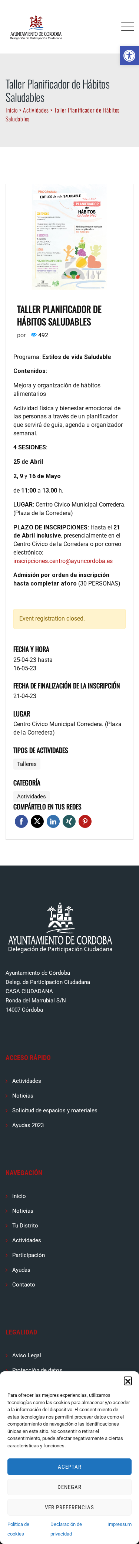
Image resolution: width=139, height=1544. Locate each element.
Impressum (119, 1524)
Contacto (23, 1284)
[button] (129, 55)
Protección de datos (37, 1370)
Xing (69, 821)
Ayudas (21, 1270)
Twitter (37, 821)
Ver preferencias (69, 1507)
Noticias (22, 1095)
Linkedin (53, 821)
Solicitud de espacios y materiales (54, 1110)
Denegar (69, 1487)
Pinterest (85, 821)
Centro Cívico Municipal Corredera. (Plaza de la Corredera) (67, 728)
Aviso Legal (26, 1355)
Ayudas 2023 (28, 1125)
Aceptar (70, 1467)
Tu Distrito (25, 1225)
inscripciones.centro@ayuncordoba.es (63, 560)
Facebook (21, 821)
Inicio (19, 1196)
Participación (28, 1255)
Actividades (26, 1081)
